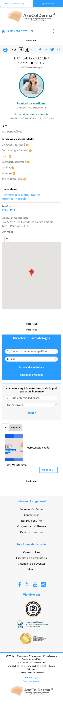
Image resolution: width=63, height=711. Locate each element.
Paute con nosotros (31, 532)
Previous (7, 450)
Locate (7, 239)
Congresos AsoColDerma (31, 526)
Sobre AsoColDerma (31, 509)
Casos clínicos (31, 552)
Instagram (43, 584)
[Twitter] (52, 49)
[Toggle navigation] (59, 31)
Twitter (27, 584)
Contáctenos (31, 515)
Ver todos (47, 469)
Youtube (35, 584)
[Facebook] (40, 49)
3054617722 (8, 210)
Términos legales (31, 678)
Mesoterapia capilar (38, 447)
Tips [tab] (5, 427)
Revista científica (31, 520)
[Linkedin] (46, 49)
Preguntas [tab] (15, 427)
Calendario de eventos (31, 563)
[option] (31, 450)
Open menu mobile (30, 31)
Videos (31, 569)
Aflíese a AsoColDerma (13, 4)
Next (55, 450)
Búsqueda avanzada (31, 374)
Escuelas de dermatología (31, 558)
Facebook (19, 584)
